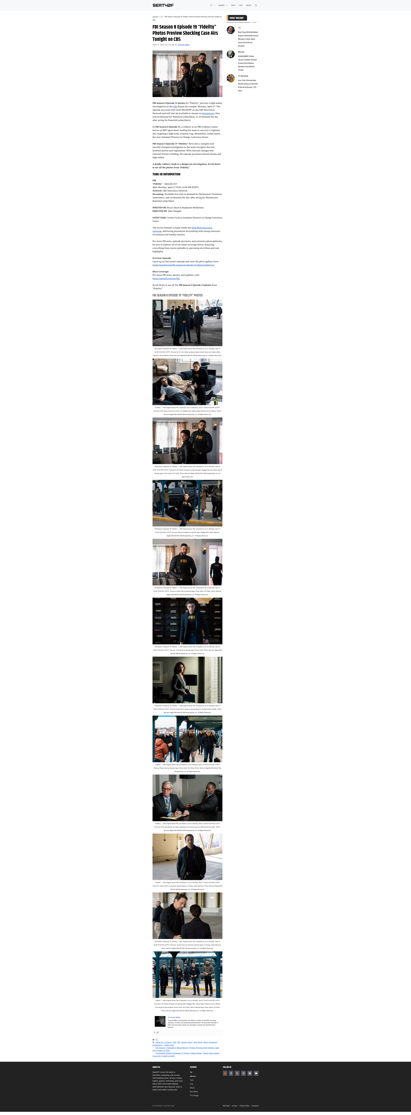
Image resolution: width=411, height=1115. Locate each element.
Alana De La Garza (163, 1042)
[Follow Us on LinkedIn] (249, 1073)
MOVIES (222, 5)
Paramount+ (208, 113)
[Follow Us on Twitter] (237, 1073)
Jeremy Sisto (186, 1042)
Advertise (255, 1106)
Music (192, 1088)
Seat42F (155, 17)
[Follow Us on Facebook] (231, 1073)
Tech (192, 1080)
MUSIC (248, 5)
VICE (241, 5)
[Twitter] (155, 1033)
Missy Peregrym (210, 1042)
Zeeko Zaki (169, 1045)
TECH (233, 5)
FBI (178, 1042)
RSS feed (226, 1106)
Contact (234, 1106)
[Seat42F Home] (225, 1073)
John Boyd (197, 1042)
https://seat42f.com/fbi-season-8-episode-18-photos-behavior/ (183, 264)
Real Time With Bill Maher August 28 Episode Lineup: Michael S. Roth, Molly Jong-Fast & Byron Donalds (248, 39)
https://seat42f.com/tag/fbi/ (166, 278)
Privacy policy (244, 1106)
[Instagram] (158, 1033)
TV (211, 5)
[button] (255, 5)
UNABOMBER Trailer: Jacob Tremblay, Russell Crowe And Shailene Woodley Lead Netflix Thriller (247, 63)
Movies (193, 1076)
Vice (191, 1084)
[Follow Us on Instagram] (243, 1073)
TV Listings (194, 1095)
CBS (175, 106)
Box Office (194, 1092)
